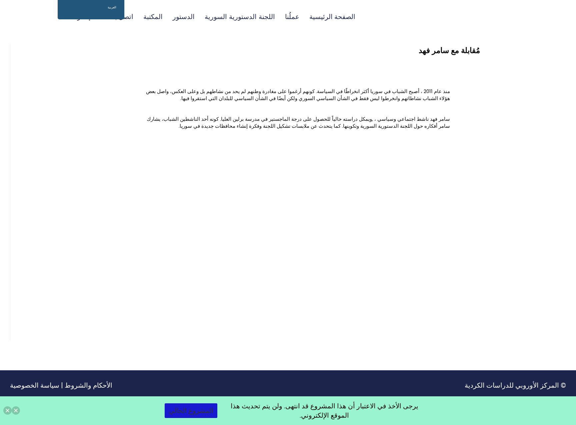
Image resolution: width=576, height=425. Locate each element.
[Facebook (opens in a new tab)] (34, 16)
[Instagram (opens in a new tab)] (23, 16)
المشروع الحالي (191, 410)
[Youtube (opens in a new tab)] (12, 16)
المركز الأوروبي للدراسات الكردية (512, 385)
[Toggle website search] (49, 17)
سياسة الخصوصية (34, 385)
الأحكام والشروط (88, 385)
